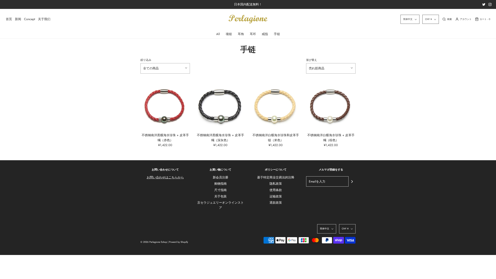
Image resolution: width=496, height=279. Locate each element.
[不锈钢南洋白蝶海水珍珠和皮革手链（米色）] (275, 105)
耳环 (253, 34)
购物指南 (220, 183)
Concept (29, 19)
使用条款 (276, 190)
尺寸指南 (220, 190)
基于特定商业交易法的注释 (275, 177)
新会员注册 (220, 177)
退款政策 (276, 202)
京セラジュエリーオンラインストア (220, 205)
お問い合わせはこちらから (165, 177)
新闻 (18, 19)
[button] (409, 19)
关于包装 (220, 196)
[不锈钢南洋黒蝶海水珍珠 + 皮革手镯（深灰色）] (220, 105)
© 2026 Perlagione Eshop (153, 242)
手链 (277, 34)
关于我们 (44, 19)
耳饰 (241, 34)
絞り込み (145, 60)
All (218, 34)
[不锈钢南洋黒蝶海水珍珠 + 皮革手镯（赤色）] (165, 105)
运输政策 (276, 196)
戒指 (265, 34)
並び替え (311, 60)
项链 (229, 34)
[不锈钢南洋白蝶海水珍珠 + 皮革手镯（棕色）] (331, 105)
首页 (9, 19)
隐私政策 (276, 183)
